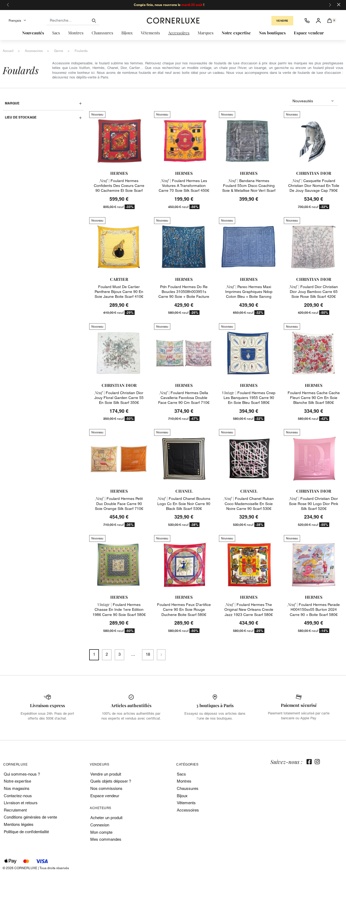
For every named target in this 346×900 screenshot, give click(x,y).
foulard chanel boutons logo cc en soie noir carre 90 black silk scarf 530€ (183, 503)
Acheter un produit (106, 817)
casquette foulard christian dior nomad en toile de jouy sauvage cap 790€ (313, 186)
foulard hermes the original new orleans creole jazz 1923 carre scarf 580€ (248, 609)
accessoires (34, 51)
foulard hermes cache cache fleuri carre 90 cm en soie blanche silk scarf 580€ (314, 398)
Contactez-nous (18, 795)
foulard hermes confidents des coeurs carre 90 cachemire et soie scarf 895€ (119, 188)
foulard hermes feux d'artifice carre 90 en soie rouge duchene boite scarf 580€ (184, 609)
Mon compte (101, 832)
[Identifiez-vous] (318, 20)
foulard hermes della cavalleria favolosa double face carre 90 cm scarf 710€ (183, 398)
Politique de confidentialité (26, 831)
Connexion (99, 825)
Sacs (181, 774)
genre (58, 51)
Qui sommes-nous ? (22, 774)
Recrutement (15, 810)
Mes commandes (105, 839)
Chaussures (187, 788)
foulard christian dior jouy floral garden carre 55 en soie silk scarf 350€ (119, 398)
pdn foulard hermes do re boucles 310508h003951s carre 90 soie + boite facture (183, 292)
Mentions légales (19, 824)
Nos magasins (16, 788)
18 (148, 654)
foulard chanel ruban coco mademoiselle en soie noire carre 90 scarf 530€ (249, 503)
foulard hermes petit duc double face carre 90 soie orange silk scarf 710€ (119, 503)
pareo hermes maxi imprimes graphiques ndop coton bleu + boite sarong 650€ (248, 294)
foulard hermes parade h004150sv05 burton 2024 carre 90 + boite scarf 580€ (314, 609)
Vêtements (186, 802)
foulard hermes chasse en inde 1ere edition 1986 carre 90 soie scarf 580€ (119, 609)
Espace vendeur (104, 795)
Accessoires (188, 810)
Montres (184, 781)
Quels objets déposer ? (110, 781)
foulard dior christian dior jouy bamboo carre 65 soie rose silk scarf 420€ (313, 292)
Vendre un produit (105, 774)
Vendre (282, 20)
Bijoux (182, 795)
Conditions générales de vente (30, 817)
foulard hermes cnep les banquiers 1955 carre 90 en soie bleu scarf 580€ (248, 398)
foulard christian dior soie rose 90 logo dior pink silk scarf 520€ (313, 503)
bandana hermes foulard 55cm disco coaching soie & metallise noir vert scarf (248, 186)
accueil (8, 51)
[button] (329, 20)
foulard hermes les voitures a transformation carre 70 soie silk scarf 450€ (184, 186)
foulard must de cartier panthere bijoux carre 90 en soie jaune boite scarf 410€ (119, 292)
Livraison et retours (21, 802)
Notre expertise (17, 781)
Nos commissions (106, 788)
